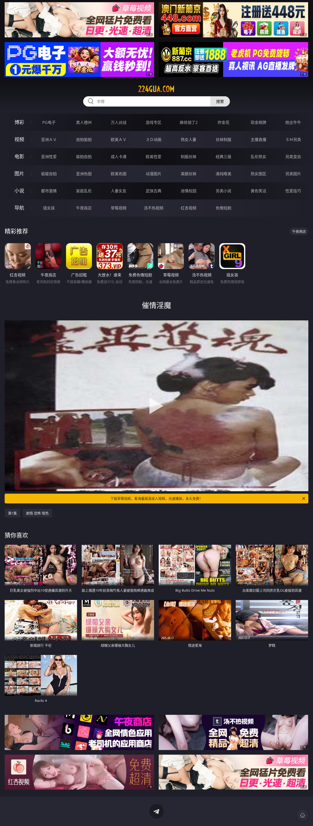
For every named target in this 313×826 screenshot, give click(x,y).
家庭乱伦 (84, 191)
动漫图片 (153, 173)
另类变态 (293, 156)
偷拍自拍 (84, 156)
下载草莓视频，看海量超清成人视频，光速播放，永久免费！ (156, 498)
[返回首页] (302, 815)
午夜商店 (84, 208)
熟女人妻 (188, 139)
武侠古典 (153, 191)
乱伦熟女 (258, 156)
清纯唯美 (223, 173)
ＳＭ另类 (293, 139)
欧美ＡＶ (118, 139)
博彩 (19, 122)
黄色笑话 (258, 191)
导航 (19, 208)
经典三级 (223, 156)
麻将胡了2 (189, 122)
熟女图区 (258, 173)
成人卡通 (118, 156)
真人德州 (84, 122)
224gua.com (156, 89)
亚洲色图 (84, 173)
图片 (19, 173)
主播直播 (258, 139)
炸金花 (223, 122)
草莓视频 (118, 208)
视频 (19, 139)
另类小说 (223, 191)
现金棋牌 (258, 122)
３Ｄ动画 (153, 139)
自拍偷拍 (84, 139)
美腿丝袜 (188, 173)
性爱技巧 (293, 191)
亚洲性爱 (49, 156)
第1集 (12, 513)
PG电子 (49, 122)
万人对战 (118, 122)
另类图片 (293, 173)
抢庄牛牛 (293, 122)
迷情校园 (188, 191)
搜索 (220, 101)
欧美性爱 (153, 156)
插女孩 (49, 208)
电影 (19, 156)
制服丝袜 (188, 156)
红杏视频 (188, 208)
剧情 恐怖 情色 (37, 513)
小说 (19, 190)
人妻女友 (118, 191)
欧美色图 (118, 173)
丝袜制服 (223, 139)
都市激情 (49, 191)
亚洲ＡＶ (49, 139)
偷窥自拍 (49, 173)
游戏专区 (153, 122)
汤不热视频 (153, 208)
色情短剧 (223, 208)
